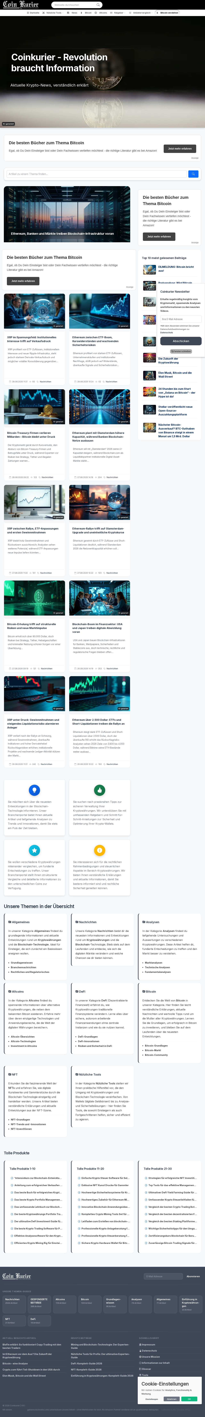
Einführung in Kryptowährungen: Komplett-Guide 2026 (102, 1375)
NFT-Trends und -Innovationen (28, 1124)
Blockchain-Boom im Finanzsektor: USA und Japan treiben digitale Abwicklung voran (97, 628)
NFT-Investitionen (21, 1129)
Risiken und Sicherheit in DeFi (95, 1046)
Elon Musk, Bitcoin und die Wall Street (24, 1375)
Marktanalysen (153, 962)
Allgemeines (20, 922)
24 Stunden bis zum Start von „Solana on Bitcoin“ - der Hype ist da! (176, 392)
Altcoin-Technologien (23, 1041)
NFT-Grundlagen (20, 1119)
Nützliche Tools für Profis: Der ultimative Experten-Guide (100, 1356)
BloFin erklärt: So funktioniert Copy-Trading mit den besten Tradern (32, 1346)
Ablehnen (171, 1399)
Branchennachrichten (23, 967)
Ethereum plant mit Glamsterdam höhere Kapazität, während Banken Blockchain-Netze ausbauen (98, 436)
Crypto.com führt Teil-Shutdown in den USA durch (31, 1369)
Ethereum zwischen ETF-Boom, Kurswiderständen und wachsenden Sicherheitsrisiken (95, 341)
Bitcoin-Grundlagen (156, 1045)
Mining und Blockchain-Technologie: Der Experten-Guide (100, 1346)
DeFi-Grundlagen (88, 1036)
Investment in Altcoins (24, 1046)
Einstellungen (152, 1399)
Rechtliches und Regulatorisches (30, 972)
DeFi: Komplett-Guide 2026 (86, 1363)
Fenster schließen (182, 351)
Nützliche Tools (89, 1074)
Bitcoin (150, 991)
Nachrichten (45, 381)
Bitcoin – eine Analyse (15, 1363)
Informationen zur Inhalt (155, 1362)
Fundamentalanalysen (158, 972)
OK (189, 1399)
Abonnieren (193, 1276)
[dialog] (170, 1390)
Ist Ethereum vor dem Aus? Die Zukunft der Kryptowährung (175, 358)
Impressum (148, 1344)
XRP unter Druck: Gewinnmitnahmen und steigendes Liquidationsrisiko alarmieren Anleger (33, 723)
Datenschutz (149, 1350)
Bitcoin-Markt (153, 1050)
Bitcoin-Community (156, 1055)
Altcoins (17, 991)
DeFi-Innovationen (88, 1041)
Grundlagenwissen (22, 962)
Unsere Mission (150, 1356)
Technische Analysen (157, 967)
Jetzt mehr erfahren (180, 148)
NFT (14, 1074)
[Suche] (98, 5)
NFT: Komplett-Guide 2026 (86, 1369)
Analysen (152, 922)
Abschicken (181, 341)
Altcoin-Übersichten (23, 1036)
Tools (144, 1375)
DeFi (81, 991)
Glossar (146, 1369)
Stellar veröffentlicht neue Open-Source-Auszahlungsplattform (175, 410)
